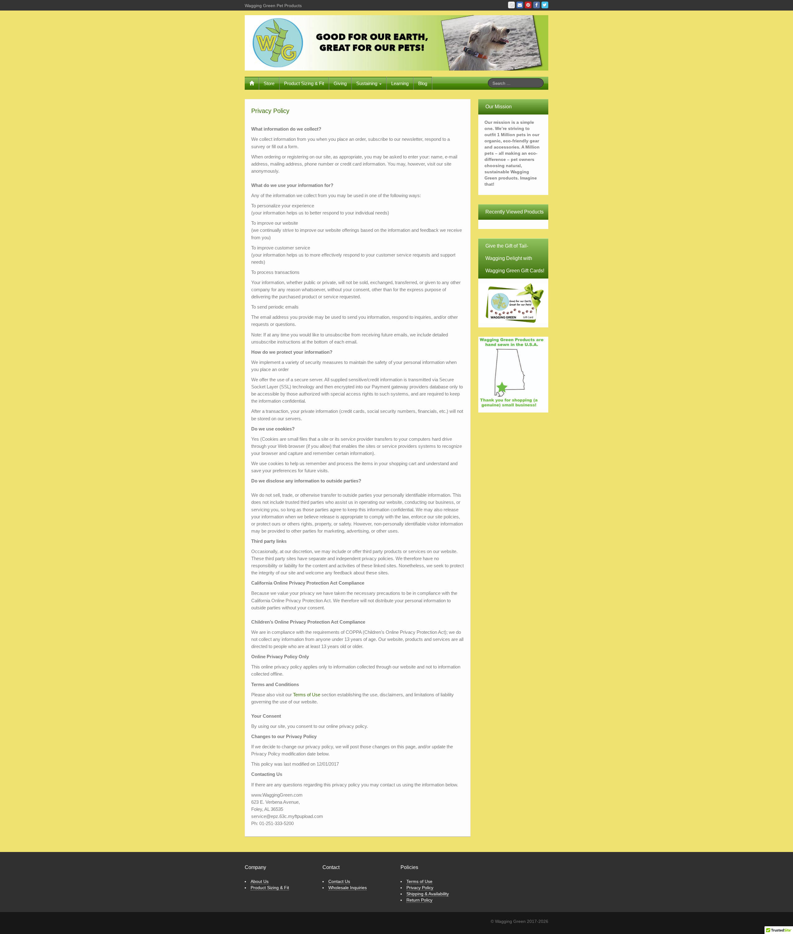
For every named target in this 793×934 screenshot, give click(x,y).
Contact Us (339, 881)
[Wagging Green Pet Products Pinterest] (528, 5)
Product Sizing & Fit (304, 83)
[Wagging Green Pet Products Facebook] (536, 5)
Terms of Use (306, 694)
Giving (340, 83)
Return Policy (419, 899)
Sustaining (367, 83)
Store (269, 83)
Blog (422, 83)
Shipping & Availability (427, 893)
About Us (260, 881)
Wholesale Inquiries (347, 887)
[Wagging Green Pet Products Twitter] (544, 5)
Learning (400, 83)
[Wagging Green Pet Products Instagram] (511, 5)
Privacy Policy (419, 887)
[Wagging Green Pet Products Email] (519, 5)
